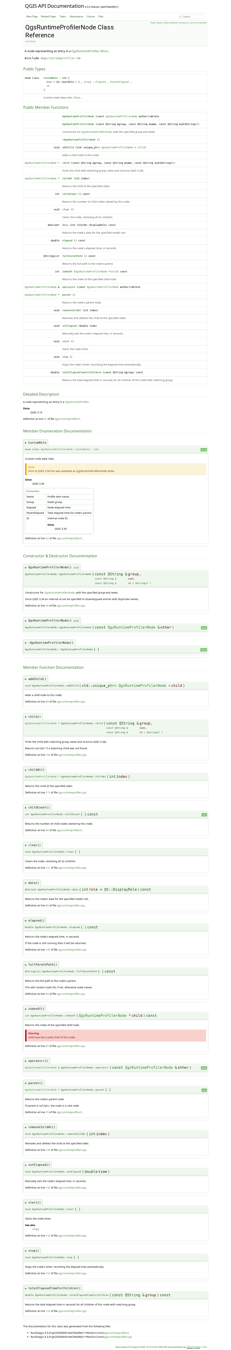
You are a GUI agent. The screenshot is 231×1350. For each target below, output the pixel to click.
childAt (67, 178)
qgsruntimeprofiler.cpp (71, 605)
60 (47, 905)
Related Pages (48, 16)
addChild (68, 147)
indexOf (67, 271)
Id (47, 85)
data (65, 225)
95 (47, 1046)
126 (48, 1150)
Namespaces (76, 16)
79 (47, 1112)
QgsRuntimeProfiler (85, 51)
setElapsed (69, 325)
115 (48, 792)
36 (47, 605)
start (65, 341)
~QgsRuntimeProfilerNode (78, 139)
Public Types (156, 22)
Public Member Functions (175, 22)
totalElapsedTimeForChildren (81, 372)
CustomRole (50, 77)
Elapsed (100, 81)
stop (65, 356)
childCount (69, 193)
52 (47, 538)
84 (47, 701)
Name (49, 81)
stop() (35, 1229)
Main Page (32, 16)
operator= (68, 287)
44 (47, 993)
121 (48, 867)
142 (48, 1187)
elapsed (67, 240)
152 (48, 1311)
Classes (91, 16)
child (141, 147)
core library (30, 41)
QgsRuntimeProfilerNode (78, 116)
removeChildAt (71, 310)
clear (65, 209)
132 (48, 1235)
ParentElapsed (119, 81)
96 (47, 830)
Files (100, 16)
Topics (63, 16)
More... (105, 51)
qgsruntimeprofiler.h (61, 58)
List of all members (198, 22)
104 (48, 754)
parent (66, 294)
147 (48, 949)
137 (48, 1273)
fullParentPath (72, 256)
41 (45, 419)
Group (87, 81)
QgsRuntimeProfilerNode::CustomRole (65, 449)
